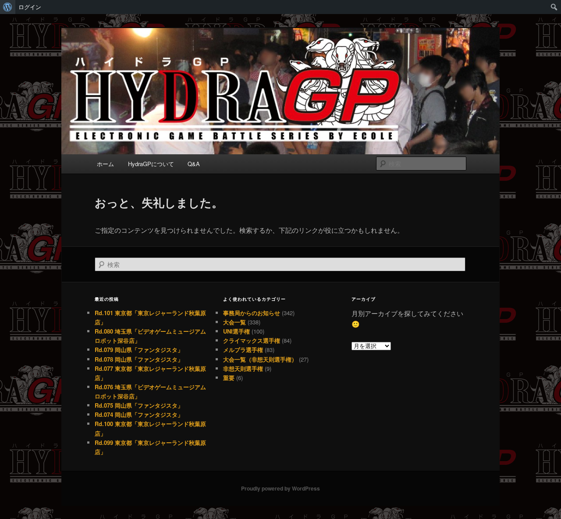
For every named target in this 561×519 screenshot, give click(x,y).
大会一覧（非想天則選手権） (260, 359)
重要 (228, 377)
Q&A (194, 164)
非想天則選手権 (243, 368)
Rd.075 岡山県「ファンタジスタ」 (139, 405)
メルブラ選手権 (243, 349)
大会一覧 (234, 322)
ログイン (29, 7)
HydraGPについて (151, 164)
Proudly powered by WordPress (280, 488)
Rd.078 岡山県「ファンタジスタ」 (139, 359)
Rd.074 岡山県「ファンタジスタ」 (139, 414)
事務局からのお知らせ (251, 313)
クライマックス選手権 (251, 340)
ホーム (105, 164)
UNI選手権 (236, 331)
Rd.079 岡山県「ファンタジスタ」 (139, 349)
